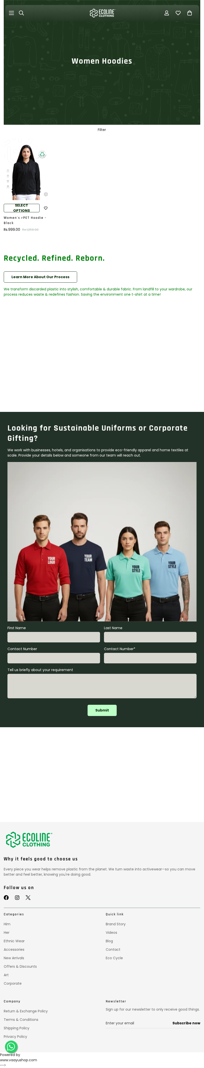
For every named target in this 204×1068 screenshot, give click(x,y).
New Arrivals (14, 957)
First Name (16, 627)
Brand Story (116, 924)
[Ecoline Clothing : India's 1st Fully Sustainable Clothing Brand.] (102, 13)
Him (7, 924)
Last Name (113, 627)
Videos (111, 932)
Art (6, 974)
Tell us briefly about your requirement (40, 669)
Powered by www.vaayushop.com (18, 1057)
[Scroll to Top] (194, 1042)
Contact (113, 949)
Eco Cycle (114, 957)
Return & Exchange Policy (26, 1011)
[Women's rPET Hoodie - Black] (27, 169)
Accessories (14, 949)
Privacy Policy (15, 1036)
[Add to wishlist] (46, 208)
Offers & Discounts (20, 966)
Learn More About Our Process (40, 276)
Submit (102, 710)
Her (6, 932)
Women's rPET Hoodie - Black (25, 220)
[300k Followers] (6, 897)
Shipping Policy (16, 1028)
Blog (109, 941)
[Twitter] (28, 897)
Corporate (13, 983)
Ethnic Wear (14, 941)
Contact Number (22, 648)
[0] (189, 13)
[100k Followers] (17, 897)
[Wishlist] (178, 13)
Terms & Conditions (21, 1019)
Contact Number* (119, 648)
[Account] (166, 13)
